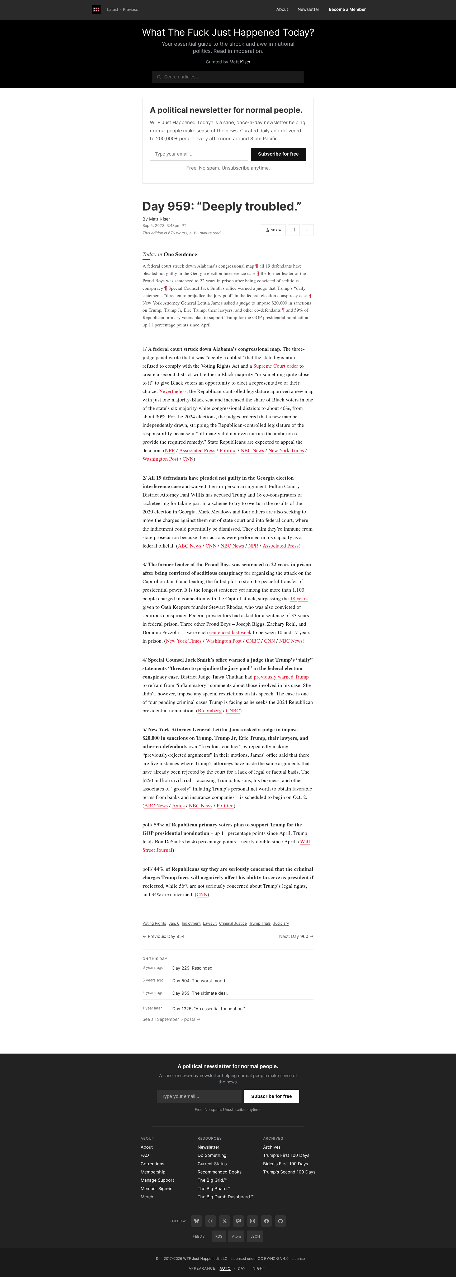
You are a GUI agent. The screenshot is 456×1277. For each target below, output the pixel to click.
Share (276, 230)
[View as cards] (294, 230)
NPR (170, 450)
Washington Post (160, 458)
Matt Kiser (240, 61)
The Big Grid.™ (212, 1180)
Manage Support (157, 1180)
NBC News (252, 450)
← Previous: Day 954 (163, 936)
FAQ (145, 1155)
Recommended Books (219, 1172)
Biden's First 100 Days (285, 1163)
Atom (236, 1236)
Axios (178, 805)
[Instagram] (252, 1221)
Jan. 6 (174, 923)
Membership (153, 1172)
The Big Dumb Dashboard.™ (226, 1196)
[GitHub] (280, 1221)
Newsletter (308, 9)
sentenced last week (230, 632)
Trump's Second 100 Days (289, 1172)
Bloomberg (210, 710)
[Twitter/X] (224, 1221)
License (298, 1258)
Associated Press (197, 450)
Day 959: (222, 206)
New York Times (286, 450)
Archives (272, 1147)
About (282, 9)
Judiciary (281, 923)
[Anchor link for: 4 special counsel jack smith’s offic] (139, 660)
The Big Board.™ (214, 1188)
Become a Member (347, 9)
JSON (255, 1236)
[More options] (308, 230)
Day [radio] (242, 1268)
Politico (228, 450)
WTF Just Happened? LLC (205, 1258)
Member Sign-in (156, 1188)
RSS (218, 1236)
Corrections (152, 1163)
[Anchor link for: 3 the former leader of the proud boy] (139, 564)
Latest (112, 9)
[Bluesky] (196, 1221)
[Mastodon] (238, 1221)
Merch (147, 1196)
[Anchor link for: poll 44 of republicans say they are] (139, 869)
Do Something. (212, 1155)
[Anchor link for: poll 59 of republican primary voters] (139, 824)
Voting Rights (154, 923)
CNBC (253, 640)
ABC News (189, 545)
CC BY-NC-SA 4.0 (273, 1258)
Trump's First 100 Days (286, 1155)
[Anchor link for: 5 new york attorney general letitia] (139, 729)
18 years (299, 598)
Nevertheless (173, 391)
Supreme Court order (275, 365)
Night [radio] (259, 1268)
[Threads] (210, 1221)
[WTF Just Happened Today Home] (96, 10)
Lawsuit (210, 923)
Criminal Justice (233, 923)
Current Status (212, 1163)
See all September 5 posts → (171, 1019)
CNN (188, 458)
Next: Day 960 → (296, 936)
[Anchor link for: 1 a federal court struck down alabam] (139, 349)
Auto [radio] (225, 1268)
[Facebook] (266, 1221)
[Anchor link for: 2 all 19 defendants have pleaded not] (139, 478)
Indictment (191, 923)
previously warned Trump (281, 676)
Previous (130, 9)
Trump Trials (260, 923)
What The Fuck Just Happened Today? (228, 32)
